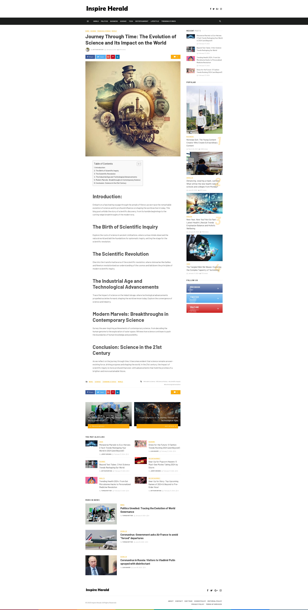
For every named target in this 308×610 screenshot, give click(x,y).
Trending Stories (168, 21)
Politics (104, 21)
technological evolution (172, 384)
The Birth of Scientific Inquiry (107, 171)
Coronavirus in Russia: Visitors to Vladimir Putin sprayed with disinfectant (147, 561)
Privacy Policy (197, 604)
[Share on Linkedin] (118, 57)
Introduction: (100, 167)
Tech (131, 21)
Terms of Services (214, 604)
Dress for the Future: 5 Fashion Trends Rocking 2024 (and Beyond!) (164, 446)
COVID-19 (123, 531)
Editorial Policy (215, 601)
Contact (179, 601)
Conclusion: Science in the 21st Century (111, 183)
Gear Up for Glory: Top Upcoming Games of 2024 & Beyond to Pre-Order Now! (163, 484)
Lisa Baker (155, 451)
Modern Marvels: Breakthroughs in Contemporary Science (118, 180)
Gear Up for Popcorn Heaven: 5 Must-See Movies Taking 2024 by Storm (163, 464)
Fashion (152, 441)
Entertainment (141, 21)
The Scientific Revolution (106, 174)
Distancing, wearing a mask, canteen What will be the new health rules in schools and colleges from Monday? (203, 183)
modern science (149, 381)
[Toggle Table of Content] (137, 164)
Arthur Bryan (98, 49)
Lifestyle (155, 21)
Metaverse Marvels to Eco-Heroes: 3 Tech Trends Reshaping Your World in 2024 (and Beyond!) (115, 447)
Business (114, 21)
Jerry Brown (106, 454)
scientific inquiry (175, 381)
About (170, 601)
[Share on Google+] (108, 57)
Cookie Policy (200, 601)
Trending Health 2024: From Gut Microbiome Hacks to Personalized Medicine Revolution (115, 484)
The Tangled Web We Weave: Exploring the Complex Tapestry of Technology (203, 268)
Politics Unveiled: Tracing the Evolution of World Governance (147, 510)
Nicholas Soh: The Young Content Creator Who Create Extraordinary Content (202, 142)
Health (102, 478)
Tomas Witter (106, 490)
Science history (162, 381)
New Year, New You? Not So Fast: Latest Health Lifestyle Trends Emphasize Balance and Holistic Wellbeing (201, 224)
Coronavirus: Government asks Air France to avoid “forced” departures (149, 536)
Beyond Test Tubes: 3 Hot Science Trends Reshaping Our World (114, 466)
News (87, 31)
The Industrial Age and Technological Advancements (116, 177)
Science (123, 21)
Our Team (188, 601)
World (96, 21)
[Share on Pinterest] (113, 57)
